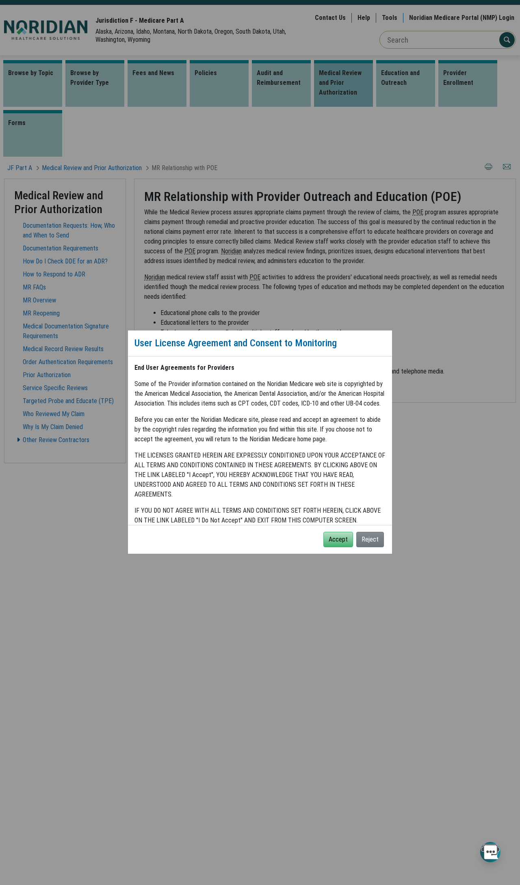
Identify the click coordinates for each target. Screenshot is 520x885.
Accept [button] (338, 539)
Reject (370, 539)
